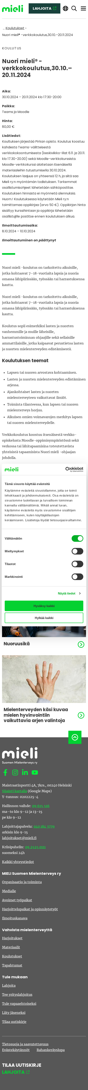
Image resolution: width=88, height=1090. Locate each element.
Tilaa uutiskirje (14, 1022)
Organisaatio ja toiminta (22, 882)
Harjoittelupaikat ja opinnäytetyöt (30, 909)
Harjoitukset (12, 938)
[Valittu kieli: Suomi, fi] (65, 8)
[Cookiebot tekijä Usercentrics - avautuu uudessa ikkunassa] (65, 469)
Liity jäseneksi (13, 1013)
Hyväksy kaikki (44, 605)
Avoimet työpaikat (17, 900)
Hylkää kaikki (44, 618)
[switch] (77, 551)
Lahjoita (9, 985)
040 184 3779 (44, 826)
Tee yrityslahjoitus (17, 994)
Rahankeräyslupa (51, 1050)
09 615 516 (41, 806)
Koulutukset (12, 956)
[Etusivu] (12, 8)
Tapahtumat (12, 965)
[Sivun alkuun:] (74, 737)
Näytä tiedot (66, 593)
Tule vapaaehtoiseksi (19, 1004)
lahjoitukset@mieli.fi (19, 838)
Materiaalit (11, 947)
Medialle (9, 891)
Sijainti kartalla (14, 791)
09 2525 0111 (35, 847)
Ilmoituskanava (14, 918)
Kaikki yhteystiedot (18, 862)
